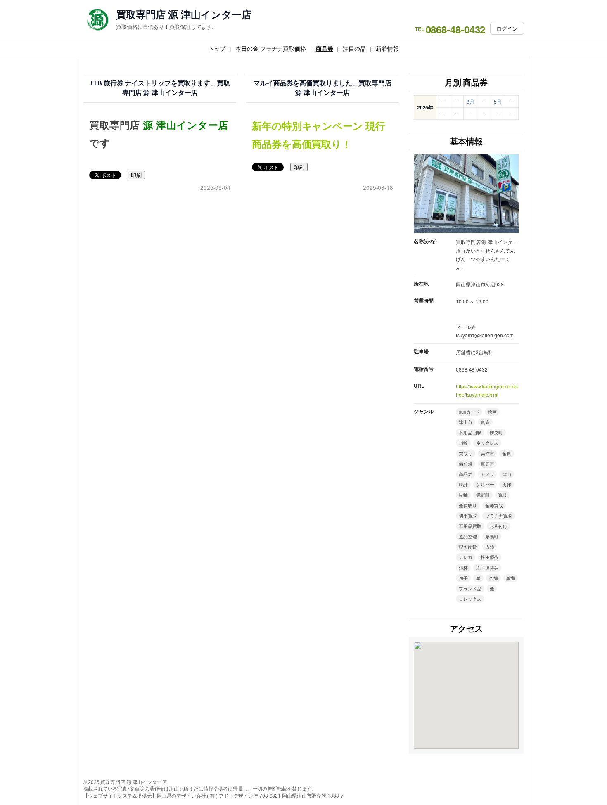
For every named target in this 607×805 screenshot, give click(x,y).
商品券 (324, 48)
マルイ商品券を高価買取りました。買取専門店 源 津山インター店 (322, 88)
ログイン (507, 28)
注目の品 (354, 48)
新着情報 (387, 48)
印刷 (136, 175)
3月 (470, 101)
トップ (217, 48)
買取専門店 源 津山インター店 (183, 14)
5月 (498, 101)
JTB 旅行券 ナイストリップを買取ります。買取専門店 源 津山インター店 (160, 88)
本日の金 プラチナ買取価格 (270, 48)
